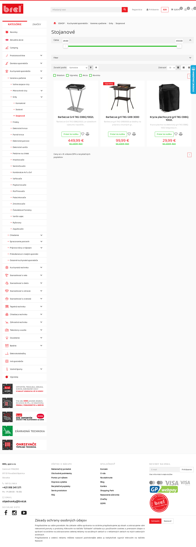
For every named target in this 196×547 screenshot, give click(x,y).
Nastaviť (168, 521)
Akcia (85, 75)
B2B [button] (165, 9)
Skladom (60, 75)
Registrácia (137, 9)
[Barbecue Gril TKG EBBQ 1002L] (75, 98)
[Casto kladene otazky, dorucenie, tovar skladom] (24, 403)
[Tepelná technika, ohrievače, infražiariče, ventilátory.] (24, 445)
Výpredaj (74, 75)
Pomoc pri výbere (59, 477)
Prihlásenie (153, 9)
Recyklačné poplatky (60, 486)
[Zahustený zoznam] (189, 68)
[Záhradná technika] (24, 431)
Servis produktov (59, 490)
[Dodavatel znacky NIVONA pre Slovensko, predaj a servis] (24, 417)
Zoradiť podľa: (60, 67)
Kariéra (103, 486)
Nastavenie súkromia (109, 495)
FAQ (53, 495)
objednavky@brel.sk (14, 501)
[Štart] (55, 23)
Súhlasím (155, 521)
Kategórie (15, 24)
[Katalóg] (178, 68)
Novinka (96, 75)
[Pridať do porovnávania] (87, 134)
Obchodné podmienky (61, 473)
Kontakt (104, 469)
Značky (36, 24)
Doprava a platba (59, 482)
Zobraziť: (162, 67)
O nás (103, 473)
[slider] (65, 46)
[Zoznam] (183, 68)
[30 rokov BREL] (24, 389)
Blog (102, 482)
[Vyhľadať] (125, 9)
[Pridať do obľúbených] (83, 134)
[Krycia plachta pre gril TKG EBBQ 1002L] (169, 98)
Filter (56, 57)
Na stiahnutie (106, 477)
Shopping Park (107, 490)
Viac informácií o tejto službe (160, 474)
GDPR (103, 503)
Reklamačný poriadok (61, 469)
